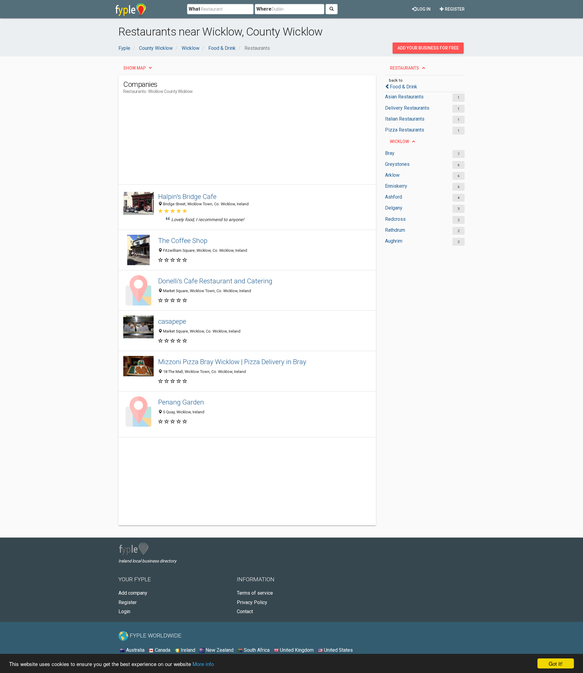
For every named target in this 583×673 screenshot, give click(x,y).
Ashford (393, 197)
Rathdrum (395, 230)
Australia (135, 650)
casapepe (172, 321)
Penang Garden (181, 402)
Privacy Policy (252, 602)
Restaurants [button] (404, 68)
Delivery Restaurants (407, 108)
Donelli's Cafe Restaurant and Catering (215, 281)
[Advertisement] (233, 141)
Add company (132, 593)
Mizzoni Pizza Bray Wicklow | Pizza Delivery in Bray (232, 362)
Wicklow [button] (399, 141)
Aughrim (393, 241)
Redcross (395, 219)
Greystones (397, 164)
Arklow (392, 175)
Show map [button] (134, 68)
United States (338, 650)
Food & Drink (403, 87)
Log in (423, 9)
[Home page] (131, 9)
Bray (389, 153)
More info (203, 664)
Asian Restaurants (404, 97)
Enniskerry (396, 186)
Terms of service (255, 593)
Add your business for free (428, 48)
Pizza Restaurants (404, 130)
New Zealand (219, 650)
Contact (245, 611)
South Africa (256, 650)
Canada (162, 650)
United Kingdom (296, 650)
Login (124, 611)
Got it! (556, 663)
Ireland (187, 650)
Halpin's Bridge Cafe (187, 196)
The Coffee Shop (182, 240)
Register (454, 9)
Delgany (393, 208)
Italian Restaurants (404, 119)
